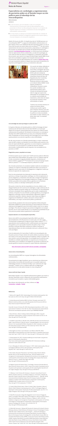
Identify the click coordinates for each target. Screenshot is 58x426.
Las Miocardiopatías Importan (22, 51)
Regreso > (46, 6)
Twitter (23, 284)
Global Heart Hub (43, 59)
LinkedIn (18, 284)
